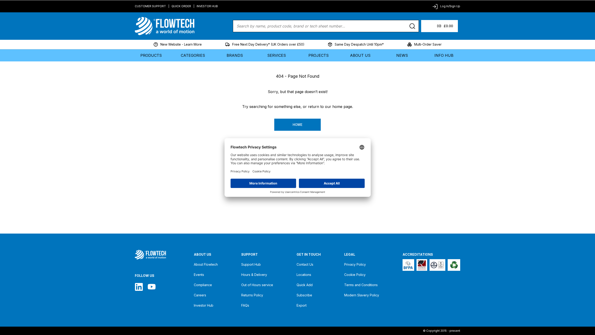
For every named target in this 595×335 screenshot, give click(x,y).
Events (199, 275)
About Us (360, 55)
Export (302, 305)
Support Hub (251, 264)
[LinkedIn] (139, 287)
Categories (193, 55)
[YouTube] (152, 287)
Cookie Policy (355, 275)
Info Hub (443, 55)
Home (297, 125)
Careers (200, 295)
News (402, 55)
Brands (235, 55)
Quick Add (305, 285)
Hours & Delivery (254, 275)
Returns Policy (252, 295)
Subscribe (304, 295)
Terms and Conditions (361, 285)
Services (276, 55)
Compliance (203, 285)
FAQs (245, 305)
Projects (318, 55)
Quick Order (181, 6)
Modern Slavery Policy (361, 295)
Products (151, 55)
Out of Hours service (257, 285)
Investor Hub (207, 6)
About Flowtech (206, 264)
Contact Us (305, 264)
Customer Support (150, 6)
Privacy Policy (355, 264)
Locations (304, 275)
